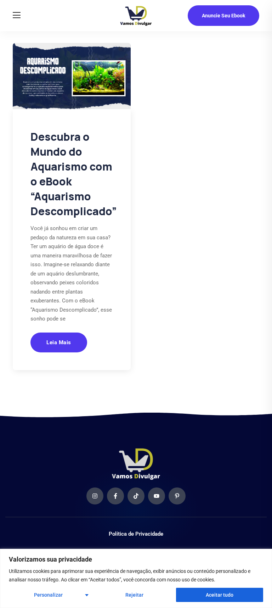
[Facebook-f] (115, 495)
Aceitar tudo (219, 595)
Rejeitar (134, 595)
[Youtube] (156, 495)
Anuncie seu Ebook (223, 15)
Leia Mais (58, 342)
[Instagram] (94, 495)
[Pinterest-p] (177, 495)
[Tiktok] (136, 495)
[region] (136, 578)
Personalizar (48, 595)
